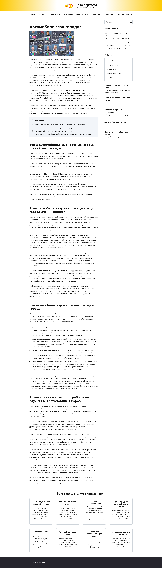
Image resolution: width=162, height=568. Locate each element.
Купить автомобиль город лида (116, 42)
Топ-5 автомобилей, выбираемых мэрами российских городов (60, 125)
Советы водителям (124, 14)
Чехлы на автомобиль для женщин (118, 45)
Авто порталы (86, 5)
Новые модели (82, 14)
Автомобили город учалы (116, 122)
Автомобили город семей (67, 533)
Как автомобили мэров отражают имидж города (54, 131)
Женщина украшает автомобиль (117, 39)
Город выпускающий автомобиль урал (41, 503)
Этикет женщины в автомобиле (113, 111)
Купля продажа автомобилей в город (121, 504)
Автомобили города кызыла (41, 533)
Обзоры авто (96, 14)
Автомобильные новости (49, 14)
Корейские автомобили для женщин (94, 533)
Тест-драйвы (68, 14)
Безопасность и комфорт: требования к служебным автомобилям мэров (63, 134)
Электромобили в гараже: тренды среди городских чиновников (60, 128)
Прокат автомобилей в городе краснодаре (94, 503)
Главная (33, 14)
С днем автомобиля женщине (116, 48)
